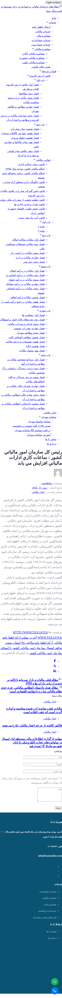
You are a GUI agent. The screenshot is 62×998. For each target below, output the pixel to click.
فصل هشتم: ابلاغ (35, 346)
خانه (54, 18)
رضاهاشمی (47, 483)
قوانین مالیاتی (43, 160)
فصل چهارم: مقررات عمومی (29, 328)
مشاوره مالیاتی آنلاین (33, 53)
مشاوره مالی (43, 35)
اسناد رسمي (13, 642)
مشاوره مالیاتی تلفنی (33, 62)
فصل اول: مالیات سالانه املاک (28, 239)
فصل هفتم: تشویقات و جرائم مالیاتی (25, 341)
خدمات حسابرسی (40, 44)
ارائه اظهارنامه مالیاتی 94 (37, 642)
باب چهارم (45, 310)
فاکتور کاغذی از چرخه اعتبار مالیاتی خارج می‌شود (32, 725)
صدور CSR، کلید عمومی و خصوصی (31, 425)
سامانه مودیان (48, 417)
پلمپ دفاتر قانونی (40, 66)
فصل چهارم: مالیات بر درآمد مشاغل (25, 284)
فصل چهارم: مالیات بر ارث (30, 257)
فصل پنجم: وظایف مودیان (31, 332)
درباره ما (51, 443)
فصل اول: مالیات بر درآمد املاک (27, 270)
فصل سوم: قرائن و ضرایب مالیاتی (26, 324)
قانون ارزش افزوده (39, 75)
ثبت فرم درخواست (47, 910)
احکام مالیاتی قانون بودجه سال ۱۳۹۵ (25, 168)
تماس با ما (50, 439)
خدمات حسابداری (41, 40)
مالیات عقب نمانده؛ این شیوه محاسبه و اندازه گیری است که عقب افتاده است (34, 710)
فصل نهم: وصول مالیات (32, 350)
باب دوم (40, 124)
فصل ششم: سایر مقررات (25, 129)
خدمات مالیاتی (42, 31)
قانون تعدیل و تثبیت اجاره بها (29, 204)
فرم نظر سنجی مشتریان (44, 917)
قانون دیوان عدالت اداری (31, 164)
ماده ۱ (41, 226)
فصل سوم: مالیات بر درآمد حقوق (27, 279)
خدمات (52, 22)
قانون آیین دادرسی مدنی (31, 217)
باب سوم (45, 266)
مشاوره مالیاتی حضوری (32, 58)
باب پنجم (45, 355)
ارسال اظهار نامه (41, 27)
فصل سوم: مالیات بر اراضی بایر (27, 253)
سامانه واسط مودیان (39, 421)
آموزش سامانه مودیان (38, 434)
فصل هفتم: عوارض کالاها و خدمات (20, 133)
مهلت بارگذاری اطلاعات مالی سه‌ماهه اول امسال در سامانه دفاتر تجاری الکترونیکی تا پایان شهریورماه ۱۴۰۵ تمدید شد (31, 742)
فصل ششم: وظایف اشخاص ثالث (27, 337)
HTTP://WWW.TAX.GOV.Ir (30, 632)
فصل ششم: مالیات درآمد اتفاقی (27, 297)
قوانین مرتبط (49, 71)
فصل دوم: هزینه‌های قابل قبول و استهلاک (22, 319)
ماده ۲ (41, 230)
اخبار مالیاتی (49, 412)
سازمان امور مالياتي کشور (45, 653)
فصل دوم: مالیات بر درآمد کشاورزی (25, 275)
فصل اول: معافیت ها (33, 315)
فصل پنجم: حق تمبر (34, 261)
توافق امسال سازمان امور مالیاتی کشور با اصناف (31, 648)
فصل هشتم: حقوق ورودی (25, 137)
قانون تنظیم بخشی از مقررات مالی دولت (22, 199)
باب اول (40, 80)
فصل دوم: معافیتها (29, 93)
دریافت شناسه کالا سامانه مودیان (32, 430)
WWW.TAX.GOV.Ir (49, 637)
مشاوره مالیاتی (42, 49)
